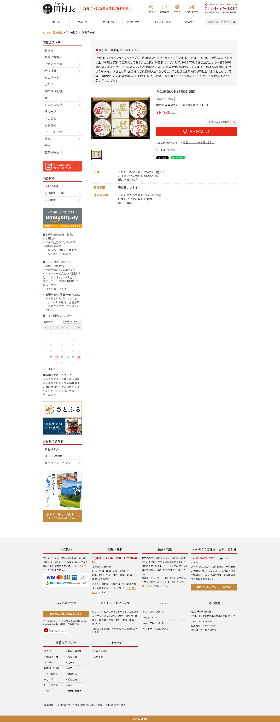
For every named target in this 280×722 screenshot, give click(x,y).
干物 (47, 145)
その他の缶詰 (53, 105)
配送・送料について (153, 611)
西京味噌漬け (53, 152)
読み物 (189, 21)
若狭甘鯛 (50, 71)
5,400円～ (51, 200)
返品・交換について (153, 623)
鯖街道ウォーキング (57, 463)
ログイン (151, 11)
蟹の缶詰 (58, 32)
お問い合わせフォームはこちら (214, 587)
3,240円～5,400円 (56, 193)
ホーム (56, 21)
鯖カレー (50, 139)
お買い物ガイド (136, 21)
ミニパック (51, 77)
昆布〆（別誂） (54, 91)
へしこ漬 (50, 118)
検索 (234, 22)
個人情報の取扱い (115, 704)
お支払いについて (152, 617)
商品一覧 (83, 21)
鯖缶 (47, 98)
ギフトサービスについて (156, 628)
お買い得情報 (53, 57)
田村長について (109, 21)
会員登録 (164, 11)
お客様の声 (51, 449)
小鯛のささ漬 (53, 64)
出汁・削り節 (53, 132)
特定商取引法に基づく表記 (89, 704)
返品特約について (168, 143)
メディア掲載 (53, 456)
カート (177, 11)
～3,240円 (51, 186)
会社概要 (48, 704)
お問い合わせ (191, 11)
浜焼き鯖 (50, 125)
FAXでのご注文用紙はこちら (66, 613)
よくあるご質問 (162, 21)
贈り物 (48, 50)
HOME (46, 32)
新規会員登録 (100, 651)
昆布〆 (48, 84)
